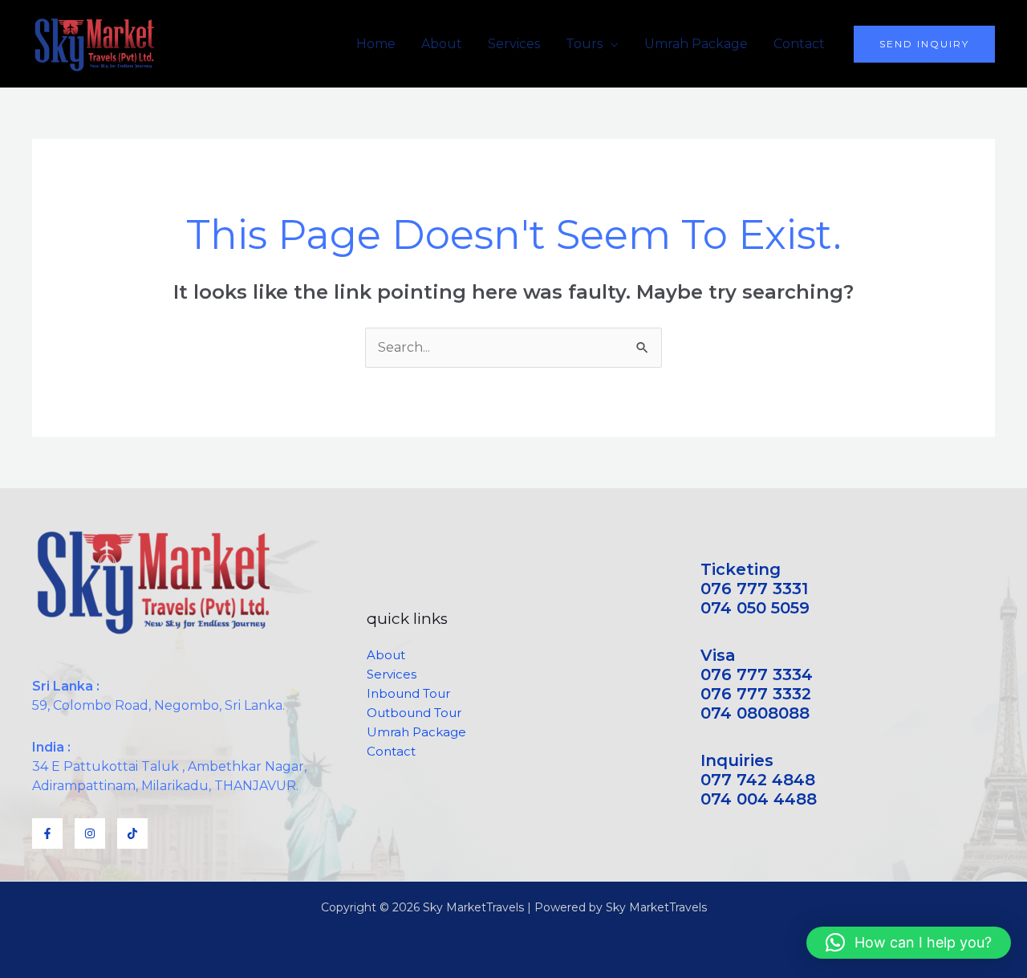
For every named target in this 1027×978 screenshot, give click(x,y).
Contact (799, 43)
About (441, 43)
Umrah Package (696, 43)
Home (376, 43)
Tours (584, 43)
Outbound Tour (414, 712)
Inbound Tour (408, 693)
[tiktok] (132, 833)
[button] (924, 44)
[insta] (90, 833)
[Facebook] (47, 833)
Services (514, 43)
